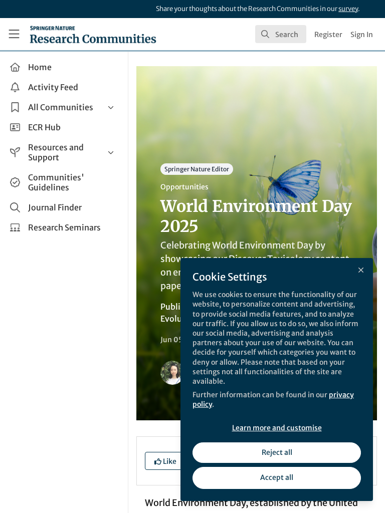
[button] (165, 461)
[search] (280, 34)
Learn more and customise (277, 427)
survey (348, 9)
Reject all (277, 452)
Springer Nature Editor (196, 169)
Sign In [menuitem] (361, 34)
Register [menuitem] (328, 34)
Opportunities (184, 186)
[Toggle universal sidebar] (14, 34)
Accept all (276, 477)
